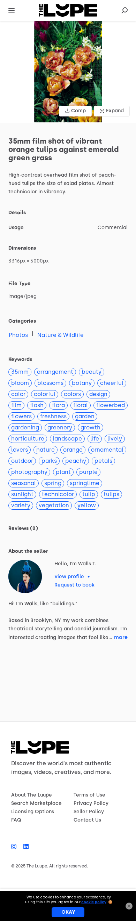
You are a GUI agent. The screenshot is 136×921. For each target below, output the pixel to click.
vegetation (54, 505)
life (94, 438)
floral (80, 405)
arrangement (55, 372)
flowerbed (110, 405)
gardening (25, 427)
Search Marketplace (36, 803)
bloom (20, 383)
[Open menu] (11, 10)
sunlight (22, 494)
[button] (68, 72)
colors (72, 394)
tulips (111, 494)
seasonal (23, 483)
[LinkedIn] (24, 846)
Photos (18, 335)
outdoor (22, 461)
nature (45, 449)
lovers (19, 449)
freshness (53, 416)
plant (63, 472)
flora (58, 405)
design (98, 394)
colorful (44, 394)
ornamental (107, 449)
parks (49, 461)
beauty (91, 372)
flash (37, 405)
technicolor (58, 494)
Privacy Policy (91, 803)
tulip (88, 494)
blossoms (50, 383)
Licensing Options (32, 812)
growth (90, 427)
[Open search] (124, 10)
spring (52, 483)
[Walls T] (25, 576)
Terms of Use (89, 795)
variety (20, 505)
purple (88, 472)
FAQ (16, 820)
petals (103, 461)
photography (29, 472)
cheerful (111, 383)
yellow (86, 505)
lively (114, 438)
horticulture (27, 438)
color (18, 394)
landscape (67, 438)
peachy (75, 461)
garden (85, 416)
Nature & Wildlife (60, 335)
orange (73, 449)
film (16, 405)
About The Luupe (31, 795)
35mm (20, 372)
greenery (59, 427)
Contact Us (87, 820)
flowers (21, 416)
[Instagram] (15, 846)
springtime (84, 483)
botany (82, 383)
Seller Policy (89, 812)
